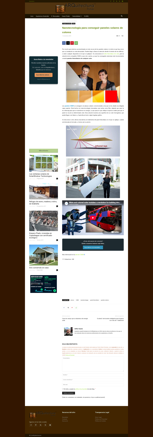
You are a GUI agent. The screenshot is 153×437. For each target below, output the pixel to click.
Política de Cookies (100, 421)
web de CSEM (79, 254)
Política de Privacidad (101, 419)
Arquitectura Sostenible (42, 16)
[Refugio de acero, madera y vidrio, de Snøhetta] (43, 191)
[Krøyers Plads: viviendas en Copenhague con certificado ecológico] (43, 221)
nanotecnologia (84, 300)
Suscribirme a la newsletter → (93, 247)
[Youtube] (122, 1)
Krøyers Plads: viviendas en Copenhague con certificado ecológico (40, 235)
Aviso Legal (98, 417)
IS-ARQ (86, 16)
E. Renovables (55, 16)
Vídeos (73, 23)
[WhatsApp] (76, 43)
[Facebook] (110, 1)
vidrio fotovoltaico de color (111, 54)
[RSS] (116, 1)
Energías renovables (67, 23)
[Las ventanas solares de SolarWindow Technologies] (43, 163)
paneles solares (105, 300)
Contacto (64, 419)
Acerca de (65, 421)
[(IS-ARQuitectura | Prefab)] (76, 8)
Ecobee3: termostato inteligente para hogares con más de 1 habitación (110, 319)
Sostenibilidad (76, 16)
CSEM (77, 300)
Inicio (31, 16)
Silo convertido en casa (39, 268)
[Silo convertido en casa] (43, 255)
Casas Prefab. (66, 16)
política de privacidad (81, 389)
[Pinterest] (113, 1)
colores (72, 300)
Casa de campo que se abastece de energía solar (75, 319)
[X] (119, 1)
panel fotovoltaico (94, 300)
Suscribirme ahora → (43, 75)
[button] (122, 16)
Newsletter (31, 1)
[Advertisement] (93, 278)
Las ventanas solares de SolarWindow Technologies (40, 175)
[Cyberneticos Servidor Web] (43, 284)
